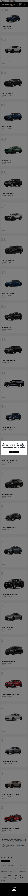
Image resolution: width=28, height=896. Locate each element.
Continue (14, 451)
